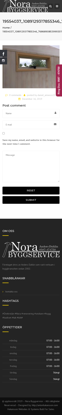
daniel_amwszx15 (46, 95)
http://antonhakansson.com (45, 405)
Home (6, 27)
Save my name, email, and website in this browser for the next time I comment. (31, 142)
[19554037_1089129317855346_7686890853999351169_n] (31, 68)
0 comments (15, 95)
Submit (31, 199)
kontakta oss (11, 291)
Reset (31, 190)
